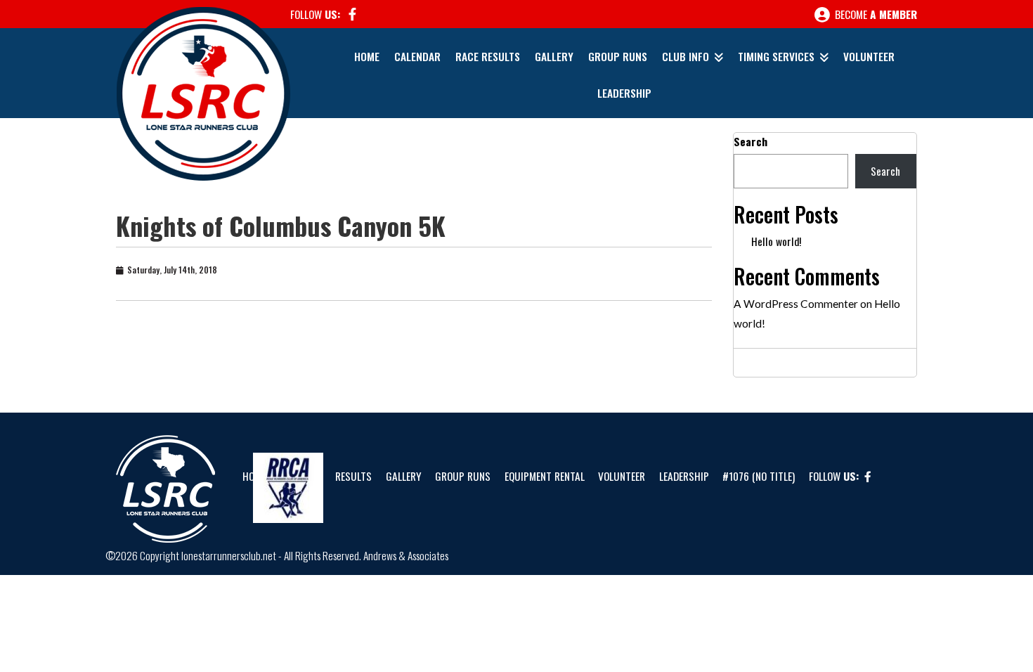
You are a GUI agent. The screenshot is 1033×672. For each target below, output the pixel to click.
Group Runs (617, 56)
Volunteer (869, 56)
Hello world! (776, 241)
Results (353, 476)
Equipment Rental (545, 476)
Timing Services (776, 56)
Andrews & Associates (405, 555)
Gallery (554, 56)
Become (874, 14)
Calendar (417, 56)
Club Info (685, 56)
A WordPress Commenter (796, 303)
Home (366, 56)
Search (750, 141)
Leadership (624, 93)
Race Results (487, 56)
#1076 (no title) (758, 476)
